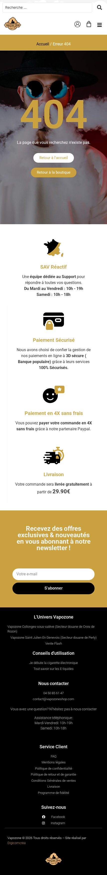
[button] (99, 25)
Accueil (42, 44)
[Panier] (89, 24)
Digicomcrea (16, 843)
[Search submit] (100, 7)
